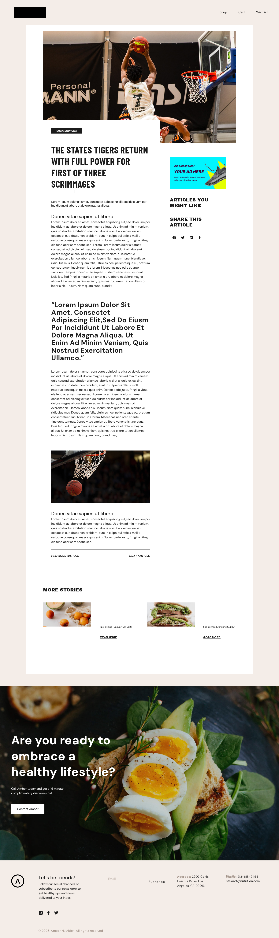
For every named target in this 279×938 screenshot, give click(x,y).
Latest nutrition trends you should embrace (219, 613)
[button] (174, 237)
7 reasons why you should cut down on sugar (113, 613)
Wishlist (262, 12)
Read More (108, 637)
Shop (223, 12)
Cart (241, 12)
